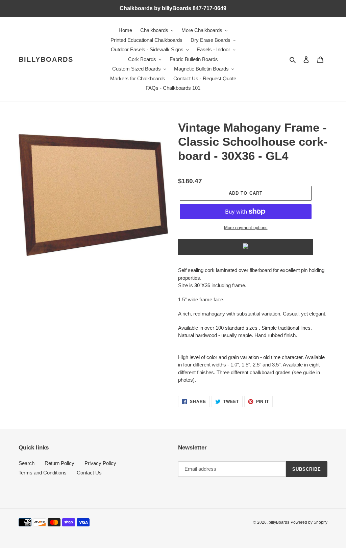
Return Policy (59, 463)
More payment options (246, 227)
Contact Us (89, 472)
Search (26, 463)
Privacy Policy (100, 463)
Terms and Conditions (43, 472)
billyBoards (46, 59)
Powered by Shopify (309, 522)
